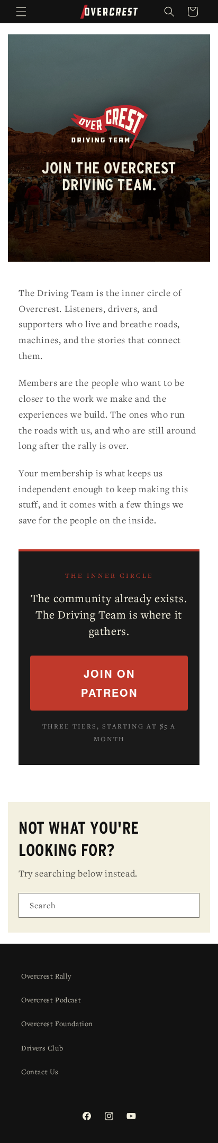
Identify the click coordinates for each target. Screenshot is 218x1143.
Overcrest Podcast (51, 999)
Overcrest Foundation (57, 1023)
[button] (21, 11)
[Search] (187, 905)
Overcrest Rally (46, 976)
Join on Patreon (109, 683)
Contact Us (40, 1071)
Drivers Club (42, 1048)
